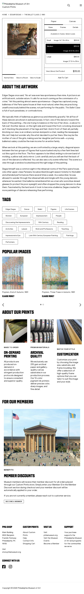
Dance (26, 209)
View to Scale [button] (35, 78)
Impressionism (41, 216)
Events (46, 541)
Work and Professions (44, 229)
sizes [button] (50, 27)
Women (9, 216)
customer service (62, 496)
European (24, 216)
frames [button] (63, 27)
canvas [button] (72, 21)
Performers (10, 242)
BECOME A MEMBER (14, 501)
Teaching (65, 229)
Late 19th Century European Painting (43, 235)
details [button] (75, 27)
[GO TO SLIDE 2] (43, 304)
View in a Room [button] (22, 78)
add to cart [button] (63, 78)
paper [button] (53, 21)
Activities (9, 229)
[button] (63, 40)
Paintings (70, 235)
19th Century (43, 222)
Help (25, 538)
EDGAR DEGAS (15, 15)
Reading (60, 222)
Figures (53, 209)
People (58, 216)
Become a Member (51, 544)
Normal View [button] (9, 78)
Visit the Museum (51, 538)
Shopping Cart (29, 544)
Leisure (24, 229)
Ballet (40, 209)
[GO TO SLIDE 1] (40, 304)
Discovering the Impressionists (18, 222)
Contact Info (28, 541)
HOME (4, 15)
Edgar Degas (11, 209)
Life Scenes (69, 209)
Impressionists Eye (13, 235)
